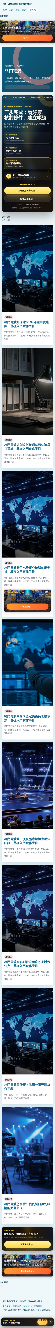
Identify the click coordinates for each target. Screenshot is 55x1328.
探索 (5, 10)
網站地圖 (38, 1306)
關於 (24, 10)
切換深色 (33, 10)
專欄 (17, 10)
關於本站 (28, 1306)
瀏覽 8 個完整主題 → (13, 87)
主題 (11, 10)
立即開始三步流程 (27, 190)
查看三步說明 (27, 199)
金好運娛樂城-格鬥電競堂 (17, 4)
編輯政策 (17, 1306)
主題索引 (7, 1306)
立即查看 (42, 1321)
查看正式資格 (27, 1244)
